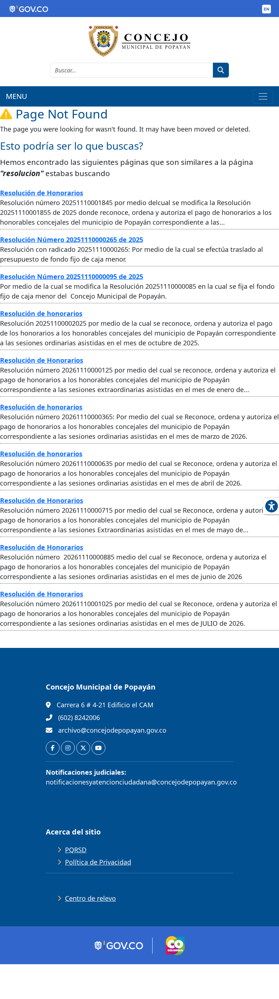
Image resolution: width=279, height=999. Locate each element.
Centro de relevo (90, 898)
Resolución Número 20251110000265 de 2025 (71, 239)
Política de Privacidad (98, 862)
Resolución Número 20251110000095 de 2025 (71, 276)
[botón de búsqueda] (221, 70)
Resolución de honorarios (41, 313)
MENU (16, 96)
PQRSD (75, 849)
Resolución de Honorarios (41, 192)
